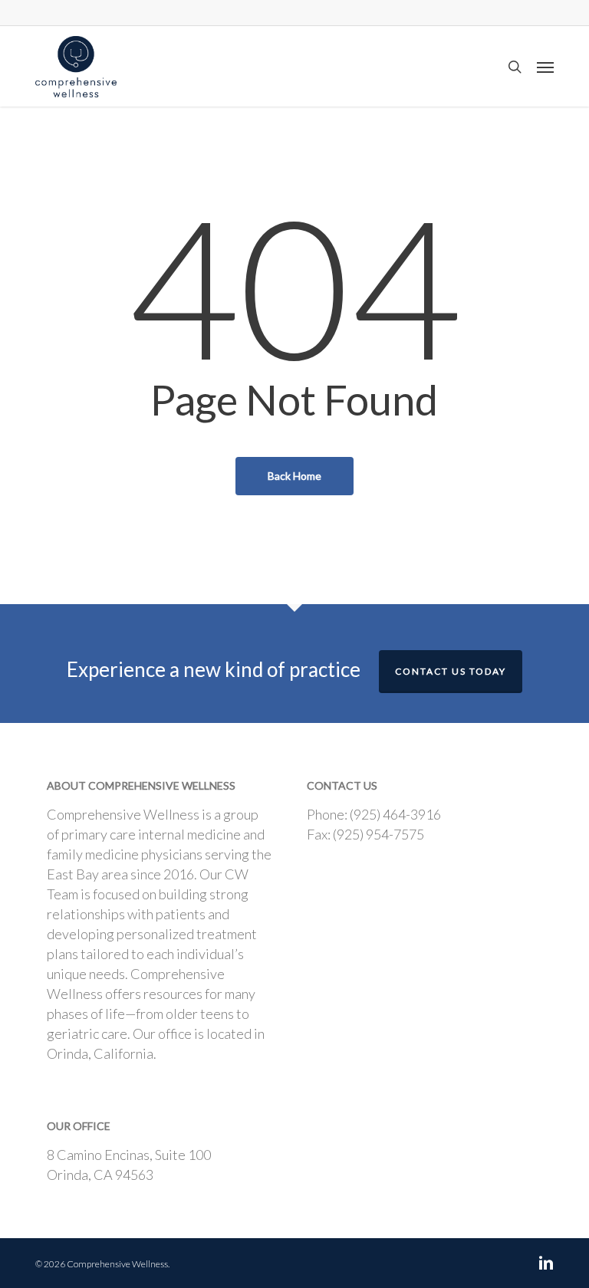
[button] (545, 66)
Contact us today (450, 671)
